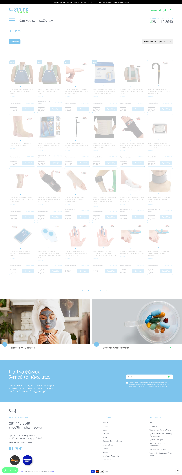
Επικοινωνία (153, 426)
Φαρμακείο (107, 460)
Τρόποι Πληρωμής (156, 440)
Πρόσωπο (106, 426)
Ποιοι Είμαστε (154, 422)
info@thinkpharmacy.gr (25, 427)
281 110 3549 (162, 22)
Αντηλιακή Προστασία (111, 456)
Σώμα (105, 430)
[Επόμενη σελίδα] (105, 290)
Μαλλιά (105, 437)
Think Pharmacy (19, 471)
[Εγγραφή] (168, 376)
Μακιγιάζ (106, 434)
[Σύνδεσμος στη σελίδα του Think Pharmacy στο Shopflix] (27, 467)
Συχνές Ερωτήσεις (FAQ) (158, 449)
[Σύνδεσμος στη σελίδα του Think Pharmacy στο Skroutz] (14, 465)
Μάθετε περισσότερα (45, 321)
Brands (105, 422)
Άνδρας (105, 452)
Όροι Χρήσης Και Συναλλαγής (160, 430)
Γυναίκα (105, 449)
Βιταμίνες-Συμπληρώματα (112, 441)
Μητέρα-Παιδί (108, 445)
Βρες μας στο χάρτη (17, 442)
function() (53, 471)
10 (99, 290)
